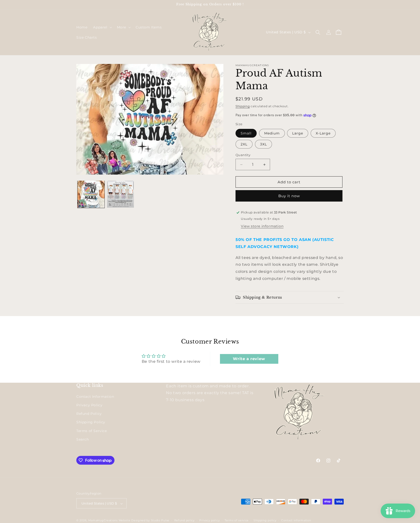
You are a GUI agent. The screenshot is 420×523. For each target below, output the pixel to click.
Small (246, 133)
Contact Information (95, 396)
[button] (102, 27)
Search (82, 439)
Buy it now (289, 196)
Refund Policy (89, 414)
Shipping (243, 106)
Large (297, 133)
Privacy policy (209, 520)
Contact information (296, 520)
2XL (244, 144)
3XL (263, 144)
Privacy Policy (89, 405)
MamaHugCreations (103, 520)
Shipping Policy (90, 422)
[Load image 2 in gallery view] (120, 194)
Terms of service (237, 520)
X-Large (323, 133)
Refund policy (184, 520)
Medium (272, 133)
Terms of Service (91, 431)
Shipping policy (265, 520)
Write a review (249, 358)
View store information (262, 226)
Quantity (243, 155)
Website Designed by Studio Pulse (144, 520)
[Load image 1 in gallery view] (91, 194)
